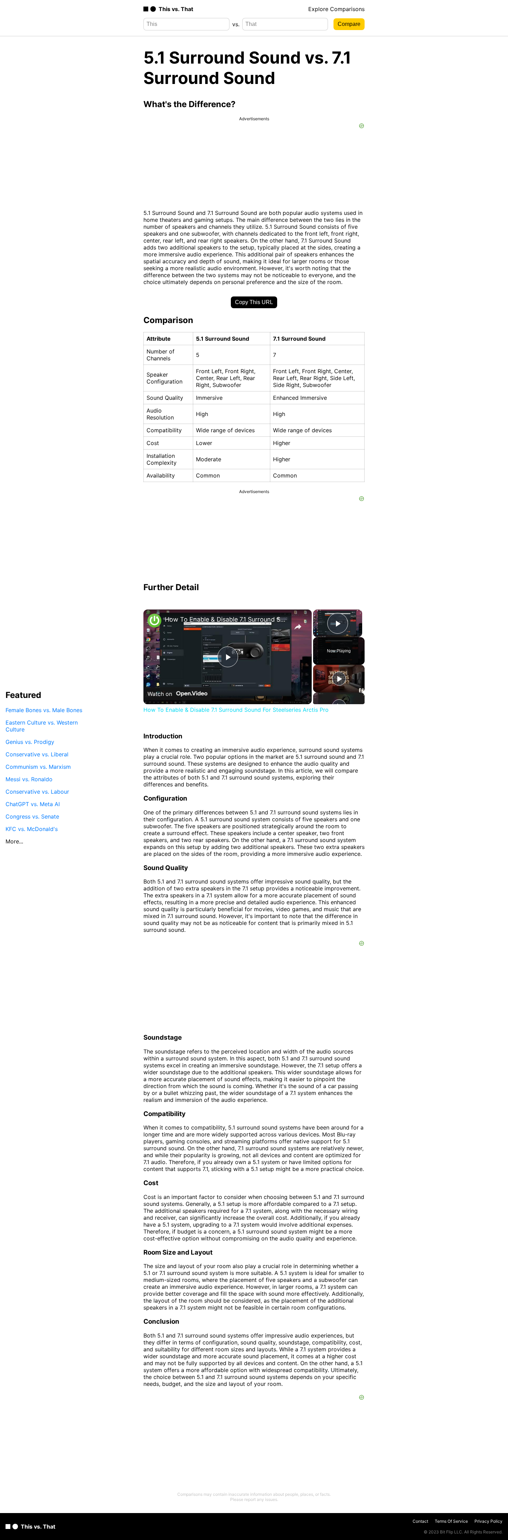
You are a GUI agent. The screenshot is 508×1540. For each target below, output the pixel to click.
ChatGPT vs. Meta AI (33, 804)
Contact (420, 1521)
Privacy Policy (488, 1521)
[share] (298, 627)
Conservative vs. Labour (37, 791)
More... (14, 841)
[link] (154, 620)
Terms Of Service (451, 1521)
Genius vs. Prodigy (30, 741)
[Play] (339, 679)
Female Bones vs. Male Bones (44, 710)
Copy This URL (254, 302)
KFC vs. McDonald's (32, 828)
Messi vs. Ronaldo (29, 779)
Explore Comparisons (336, 9)
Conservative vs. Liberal (37, 754)
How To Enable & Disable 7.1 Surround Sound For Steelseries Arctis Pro (226, 619)
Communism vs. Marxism (38, 766)
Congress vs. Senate (32, 816)
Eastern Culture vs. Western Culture (42, 726)
